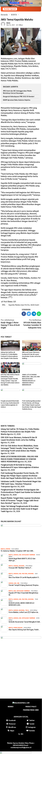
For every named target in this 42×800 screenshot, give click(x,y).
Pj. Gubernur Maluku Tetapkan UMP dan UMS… (17, 551)
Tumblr (32, 724)
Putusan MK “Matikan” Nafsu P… (20, 568)
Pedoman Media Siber (31, 710)
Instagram (32, 727)
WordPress (12, 727)
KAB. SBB (16, 583)
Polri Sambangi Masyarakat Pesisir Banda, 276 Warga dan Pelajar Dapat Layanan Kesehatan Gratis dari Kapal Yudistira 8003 (31, 405)
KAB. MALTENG (23, 573)
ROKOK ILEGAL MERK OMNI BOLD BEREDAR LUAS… (21, 604)
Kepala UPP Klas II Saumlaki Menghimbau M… (23, 594)
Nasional (21, 566)
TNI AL (27, 610)
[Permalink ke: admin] (3, 24)
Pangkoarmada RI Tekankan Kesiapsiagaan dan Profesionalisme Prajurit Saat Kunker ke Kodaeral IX (21, 492)
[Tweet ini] (29, 313)
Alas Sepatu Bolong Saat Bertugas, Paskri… (24, 630)
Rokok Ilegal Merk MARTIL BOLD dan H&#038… (22, 560)
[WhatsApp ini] (39, 313)
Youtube (32, 731)
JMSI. (4, 305)
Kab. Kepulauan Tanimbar (27, 555)
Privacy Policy (30, 706)
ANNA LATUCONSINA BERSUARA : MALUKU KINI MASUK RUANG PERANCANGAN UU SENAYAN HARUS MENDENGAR (31, 380)
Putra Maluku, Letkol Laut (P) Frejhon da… (24, 612)
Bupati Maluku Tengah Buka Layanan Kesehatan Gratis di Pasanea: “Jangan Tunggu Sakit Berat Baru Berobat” (20, 500)
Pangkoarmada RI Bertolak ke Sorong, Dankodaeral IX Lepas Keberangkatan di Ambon (10, 404)
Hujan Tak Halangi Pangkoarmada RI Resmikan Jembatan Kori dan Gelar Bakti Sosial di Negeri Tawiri (20, 508)
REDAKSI (10, 706)
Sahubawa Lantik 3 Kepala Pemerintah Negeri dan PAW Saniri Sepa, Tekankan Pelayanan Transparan (21, 484)
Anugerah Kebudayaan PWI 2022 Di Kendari (18, 96)
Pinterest (12, 724)
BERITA (3, 549)
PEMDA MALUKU (18, 627)
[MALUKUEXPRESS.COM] (21, 3)
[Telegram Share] (34, 313)
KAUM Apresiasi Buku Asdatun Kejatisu (16, 100)
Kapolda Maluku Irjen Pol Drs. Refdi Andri (24, 305)
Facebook (12, 720)
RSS (22, 734)
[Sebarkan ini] (24, 313)
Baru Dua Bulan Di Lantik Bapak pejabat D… (24, 577)
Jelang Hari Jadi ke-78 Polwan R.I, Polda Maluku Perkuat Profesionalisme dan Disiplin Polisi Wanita (9, 355)
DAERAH (8, 549)
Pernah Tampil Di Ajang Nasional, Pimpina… (24, 585)
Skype (12, 731)
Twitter (32, 720)
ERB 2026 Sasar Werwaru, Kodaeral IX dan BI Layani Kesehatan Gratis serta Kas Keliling (31, 355)
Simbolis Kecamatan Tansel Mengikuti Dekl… (25, 622)
